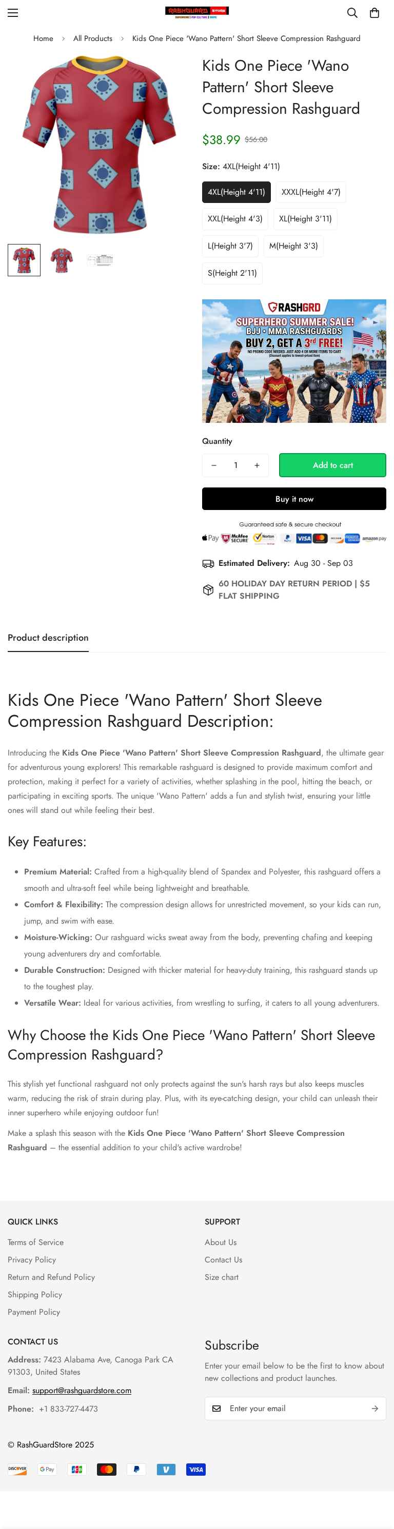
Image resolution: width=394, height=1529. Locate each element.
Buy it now (294, 499)
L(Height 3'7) (230, 246)
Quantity (217, 441)
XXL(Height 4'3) (235, 219)
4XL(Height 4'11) (236, 192)
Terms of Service (36, 1242)
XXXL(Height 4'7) (311, 192)
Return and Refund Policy (51, 1277)
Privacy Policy (32, 1260)
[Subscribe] (375, 1408)
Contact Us (223, 1260)
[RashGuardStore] (197, 12)
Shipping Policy (35, 1294)
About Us (221, 1242)
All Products (92, 38)
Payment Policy (34, 1312)
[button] (374, 13)
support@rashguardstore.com (81, 1390)
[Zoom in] (170, 74)
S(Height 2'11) (232, 273)
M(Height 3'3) (293, 246)
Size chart (222, 1277)
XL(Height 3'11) (305, 219)
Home (43, 38)
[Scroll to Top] (374, 1473)
